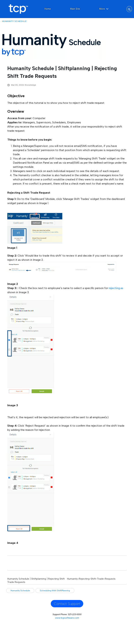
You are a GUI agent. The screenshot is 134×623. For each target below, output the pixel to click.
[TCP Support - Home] (18, 9)
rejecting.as (116, 288)
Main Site (75, 8)
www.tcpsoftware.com (67, 618)
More (102, 8)
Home (47, 8)
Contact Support (67, 604)
